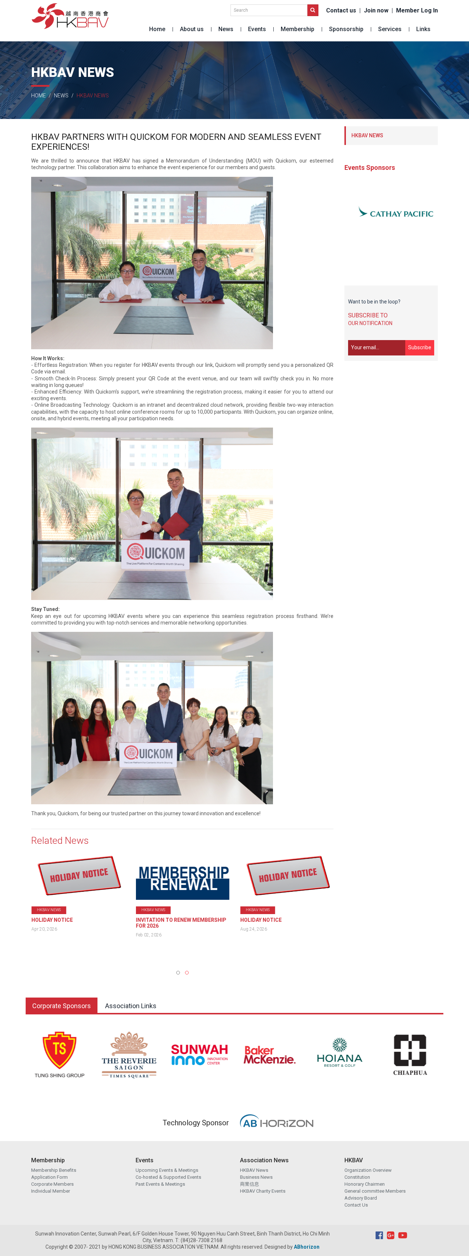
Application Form (49, 1177)
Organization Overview (368, 1170)
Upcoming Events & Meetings (167, 1170)
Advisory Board (360, 1198)
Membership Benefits (53, 1170)
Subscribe (419, 347)
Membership (297, 29)
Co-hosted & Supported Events (168, 1177)
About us (192, 29)
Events (257, 29)
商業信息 (249, 1184)
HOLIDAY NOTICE (52, 920)
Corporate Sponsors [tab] (61, 1006)
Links (423, 29)
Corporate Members (52, 1184)
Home (157, 29)
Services (390, 29)
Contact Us (356, 1205)
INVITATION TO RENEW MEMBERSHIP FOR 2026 (181, 923)
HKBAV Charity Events (262, 1191)
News (225, 29)
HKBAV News (254, 1170)
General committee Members (375, 1191)
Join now (376, 10)
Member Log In (417, 10)
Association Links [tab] (130, 1006)
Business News (256, 1177)
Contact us (341, 10)
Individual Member (50, 1191)
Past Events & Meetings (160, 1184)
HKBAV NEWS (367, 135)
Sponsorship (346, 29)
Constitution (357, 1177)
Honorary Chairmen (364, 1184)
